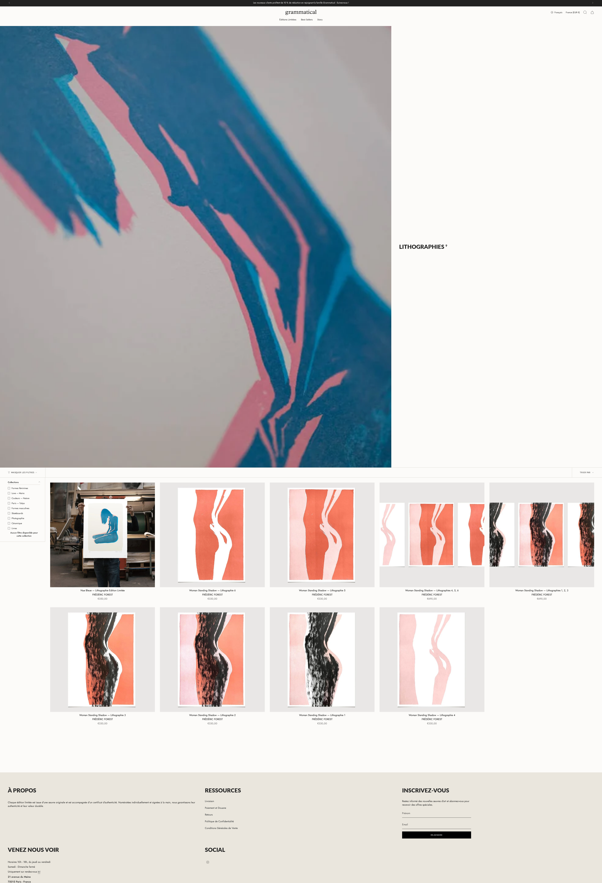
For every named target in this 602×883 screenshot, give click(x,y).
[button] (288, 20)
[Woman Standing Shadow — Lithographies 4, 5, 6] (432, 535)
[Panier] (592, 12)
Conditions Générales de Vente (221, 828)
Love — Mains (18, 493)
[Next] (592, 2)
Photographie (18, 518)
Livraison (209, 801)
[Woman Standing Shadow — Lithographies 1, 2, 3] (541, 535)
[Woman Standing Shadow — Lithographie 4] (432, 659)
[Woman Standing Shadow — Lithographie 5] (322, 535)
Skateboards (17, 513)
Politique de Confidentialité (219, 821)
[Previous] (9, 2)
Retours (209, 814)
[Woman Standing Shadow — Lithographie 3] (102, 659)
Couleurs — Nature (20, 498)
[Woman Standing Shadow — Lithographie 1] (322, 659)
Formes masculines (20, 508)
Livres (14, 528)
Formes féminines (20, 488)
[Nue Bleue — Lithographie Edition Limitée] (102, 535)
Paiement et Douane (215, 808)
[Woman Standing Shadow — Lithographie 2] (212, 659)
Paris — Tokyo (18, 503)
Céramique (17, 523)
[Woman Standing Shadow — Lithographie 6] (212, 535)
